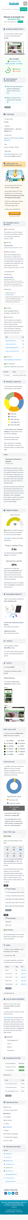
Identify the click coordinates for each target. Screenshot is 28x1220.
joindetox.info (15, 61)
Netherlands (8, 1127)
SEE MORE (7, 107)
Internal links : (9, 955)
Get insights (7, 538)
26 (20, 849)
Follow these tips (8, 1017)
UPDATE (21, 21)
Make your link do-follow (14, 63)
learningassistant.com (11, 1174)
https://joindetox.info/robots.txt (12, 360)
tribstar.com (9, 1157)
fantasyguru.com (10, 1164)
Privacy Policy (19, 1211)
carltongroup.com (10, 1178)
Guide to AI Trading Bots (17, 1203)
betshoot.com (9, 1160)
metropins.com (9, 1171)
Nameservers (7, 1075)
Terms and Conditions (10, 1211)
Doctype (9, 667)
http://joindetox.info (11, 340)
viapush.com (9, 1153)
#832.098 (6, 154)
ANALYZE (23, 9)
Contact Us (14, 1207)
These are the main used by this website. (13, 734)
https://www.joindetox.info (12, 351)
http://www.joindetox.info (12, 347)
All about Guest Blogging (14, 1202)
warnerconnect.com (11, 1181)
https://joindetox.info (11, 344)
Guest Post (4, 1202)
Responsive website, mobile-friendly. (13, 672)
